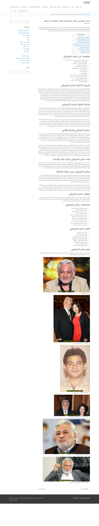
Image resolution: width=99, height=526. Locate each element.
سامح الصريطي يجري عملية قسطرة (81, 46)
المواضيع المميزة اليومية (34, 7)
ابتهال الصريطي (43, 134)
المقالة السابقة (86, 489)
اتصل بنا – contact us (24, 60)
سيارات (14, 11)
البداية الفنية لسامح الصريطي (83, 41)
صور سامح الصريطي (85, 52)
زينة (46, 125)
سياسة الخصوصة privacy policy (22, 58)
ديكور (72, 7)
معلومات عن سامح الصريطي (83, 37)
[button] (10, 11)
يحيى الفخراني (53, 123)
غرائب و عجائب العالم (23, 11)
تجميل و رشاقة (66, 7)
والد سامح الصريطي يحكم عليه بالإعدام (81, 44)
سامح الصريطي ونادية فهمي (83, 42)
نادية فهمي (47, 27)
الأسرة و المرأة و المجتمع (55, 7)
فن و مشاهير (79, 7)
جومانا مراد (71, 123)
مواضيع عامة (24, 7)
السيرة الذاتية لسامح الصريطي (83, 39)
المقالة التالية (41, 489)
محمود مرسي (74, 115)
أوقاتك (86, 2)
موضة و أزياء (45, 7)
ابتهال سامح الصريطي (84, 47)
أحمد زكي (53, 139)
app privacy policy (25, 63)
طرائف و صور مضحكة (14, 7)
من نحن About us (25, 56)
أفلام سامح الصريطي (84, 51)
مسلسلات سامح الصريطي (83, 49)
